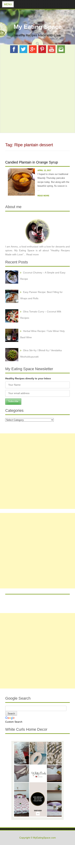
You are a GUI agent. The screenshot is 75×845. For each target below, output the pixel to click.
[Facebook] (14, 49)
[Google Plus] (32, 49)
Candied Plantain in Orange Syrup (31, 162)
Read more (32, 254)
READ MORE (43, 196)
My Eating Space (38, 26)
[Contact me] (61, 49)
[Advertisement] (37, 93)
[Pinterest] (42, 49)
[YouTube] (51, 49)
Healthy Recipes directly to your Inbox (28, 378)
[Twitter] (23, 49)
